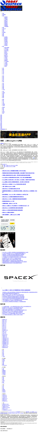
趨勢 (3, 34)
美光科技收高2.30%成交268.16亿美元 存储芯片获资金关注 (12, 312)
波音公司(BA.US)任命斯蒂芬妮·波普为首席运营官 (12, 207)
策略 (3, 27)
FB (18, 413)
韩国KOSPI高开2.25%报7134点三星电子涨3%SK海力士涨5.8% (13, 294)
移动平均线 (6, 50)
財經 (1, 118)
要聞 (3, 99)
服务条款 (5, 413)
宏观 (3, 75)
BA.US (5, 164)
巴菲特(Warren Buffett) (6, 407)
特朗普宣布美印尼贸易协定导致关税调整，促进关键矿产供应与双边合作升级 (18, 173)
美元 (3, 350)
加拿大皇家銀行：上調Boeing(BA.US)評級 (11, 214)
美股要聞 (4, 14)
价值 (3, 72)
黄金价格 (5, 347)
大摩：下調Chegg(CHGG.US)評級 (9, 166)
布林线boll (6, 56)
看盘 (3, 83)
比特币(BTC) (4, 395)
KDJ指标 (5, 54)
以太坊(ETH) (4, 397)
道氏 (3, 108)
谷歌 (3, 363)
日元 (4, 332)
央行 (3, 387)
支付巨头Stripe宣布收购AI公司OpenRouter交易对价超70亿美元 (13, 295)
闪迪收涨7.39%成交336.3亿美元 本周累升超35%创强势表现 (12, 311)
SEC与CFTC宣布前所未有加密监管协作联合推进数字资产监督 (13, 298)
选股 (3, 86)
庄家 (3, 81)
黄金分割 (6, 53)
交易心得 (4, 28)
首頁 (3, 13)
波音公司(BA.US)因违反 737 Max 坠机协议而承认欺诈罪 (14, 184)
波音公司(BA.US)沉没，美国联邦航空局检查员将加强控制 (14, 198)
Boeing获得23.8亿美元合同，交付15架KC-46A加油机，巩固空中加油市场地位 (18, 179)
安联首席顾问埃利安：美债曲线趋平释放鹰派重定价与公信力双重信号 (14, 261)
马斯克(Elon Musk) (5, 404)
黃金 (1, 124)
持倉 (3, 95)
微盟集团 (4, 370)
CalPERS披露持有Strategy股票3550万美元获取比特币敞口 (12, 300)
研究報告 (4, 32)
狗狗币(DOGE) (5, 398)
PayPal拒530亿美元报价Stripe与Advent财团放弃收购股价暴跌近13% (14, 253)
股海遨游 (6, 45)
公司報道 (6, 19)
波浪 (3, 109)
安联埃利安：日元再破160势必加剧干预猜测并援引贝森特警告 (13, 254)
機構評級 (3, 129)
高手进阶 (6, 40)
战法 (3, 79)
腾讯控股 (4, 371)
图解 (3, 87)
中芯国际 (4, 374)
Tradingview (6, 48)
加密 (3, 91)
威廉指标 (6, 60)
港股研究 (6, 18)
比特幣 (3, 92)
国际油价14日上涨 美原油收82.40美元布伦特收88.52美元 (12, 308)
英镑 (4, 325)
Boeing (3, 164)
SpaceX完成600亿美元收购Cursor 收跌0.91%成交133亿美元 (12, 314)
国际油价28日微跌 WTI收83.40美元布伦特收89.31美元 (11, 259)
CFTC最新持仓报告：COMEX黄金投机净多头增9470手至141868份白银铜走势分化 (16, 306)
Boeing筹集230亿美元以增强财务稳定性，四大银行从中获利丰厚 (15, 181)
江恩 (3, 110)
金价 (4, 327)
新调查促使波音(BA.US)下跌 (8, 201)
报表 (3, 77)
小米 (3, 368)
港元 (4, 326)
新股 (3, 97)
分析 (3, 71)
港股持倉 (6, 22)
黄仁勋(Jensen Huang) (6, 405)
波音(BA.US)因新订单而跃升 (8, 212)
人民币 (3, 356)
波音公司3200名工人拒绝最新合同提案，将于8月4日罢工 (14, 170)
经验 (3, 78)
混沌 (3, 113)
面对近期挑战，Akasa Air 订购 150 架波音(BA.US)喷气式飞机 (15, 194)
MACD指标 (6, 49)
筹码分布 (6, 55)
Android (22, 413)
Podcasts (13, 413)
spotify (16, 413)
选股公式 (5, 346)
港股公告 (6, 20)
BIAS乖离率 (6, 61)
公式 (3, 101)
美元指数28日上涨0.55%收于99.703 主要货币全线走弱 (11, 258)
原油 (1, 125)
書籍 (3, 96)
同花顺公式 (5, 341)
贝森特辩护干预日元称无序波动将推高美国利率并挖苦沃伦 (12, 255)
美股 (1, 116)
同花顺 (3, 104)
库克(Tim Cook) (5, 408)
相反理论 (6, 39)
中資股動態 (6, 26)
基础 (3, 69)
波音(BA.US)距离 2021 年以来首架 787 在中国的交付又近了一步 (15, 205)
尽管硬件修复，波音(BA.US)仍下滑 (9, 203)
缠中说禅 (6, 38)
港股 (3, 15)
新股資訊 (6, 21)
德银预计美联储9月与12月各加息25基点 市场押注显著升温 (12, 260)
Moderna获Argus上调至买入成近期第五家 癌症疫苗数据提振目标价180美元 (15, 252)
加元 (3, 355)
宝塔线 (5, 66)
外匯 (1, 126)
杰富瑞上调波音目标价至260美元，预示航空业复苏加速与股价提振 (16, 175)
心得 (1, 122)
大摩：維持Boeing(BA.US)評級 (8, 186)
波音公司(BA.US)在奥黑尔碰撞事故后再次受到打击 (13, 196)
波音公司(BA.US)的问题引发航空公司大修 (11, 188)
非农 (4, 324)
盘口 (3, 80)
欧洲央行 (4, 390)
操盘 (3, 35)
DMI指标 (5, 63)
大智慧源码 (5, 340)
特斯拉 (3, 359)
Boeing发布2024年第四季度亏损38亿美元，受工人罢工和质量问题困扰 (17, 177)
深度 (3, 33)
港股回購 (6, 25)
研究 (1, 119)
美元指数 (5, 330)
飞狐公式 (5, 345)
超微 (3, 364)
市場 (3, 31)
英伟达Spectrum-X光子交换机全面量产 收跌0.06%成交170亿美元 (13, 313)
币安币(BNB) (4, 396)
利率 (3, 388)
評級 (3, 88)
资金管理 (6, 41)
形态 (3, 70)
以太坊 (3, 89)
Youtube (10, 413)
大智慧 (3, 105)
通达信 (3, 107)
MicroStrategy (4, 365)
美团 (3, 369)
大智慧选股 (5, 339)
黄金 (4, 320)
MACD (4, 334)
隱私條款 (2, 413)
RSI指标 (5, 57)
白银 (3, 378)
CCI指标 (5, 62)
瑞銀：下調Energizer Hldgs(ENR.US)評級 (11, 165)
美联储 (4, 319)
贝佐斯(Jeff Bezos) (5, 406)
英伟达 (3, 360)
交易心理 (6, 42)
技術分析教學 (6, 47)
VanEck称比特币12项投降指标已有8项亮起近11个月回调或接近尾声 (14, 301)
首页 (1, 129)
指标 (3, 46)
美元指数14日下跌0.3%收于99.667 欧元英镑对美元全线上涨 (12, 307)
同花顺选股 (5, 342)
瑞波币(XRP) (4, 399)
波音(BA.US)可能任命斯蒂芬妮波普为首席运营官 (12, 210)
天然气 (3, 380)
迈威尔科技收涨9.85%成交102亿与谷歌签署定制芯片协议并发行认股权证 (15, 299)
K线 (4, 333)
